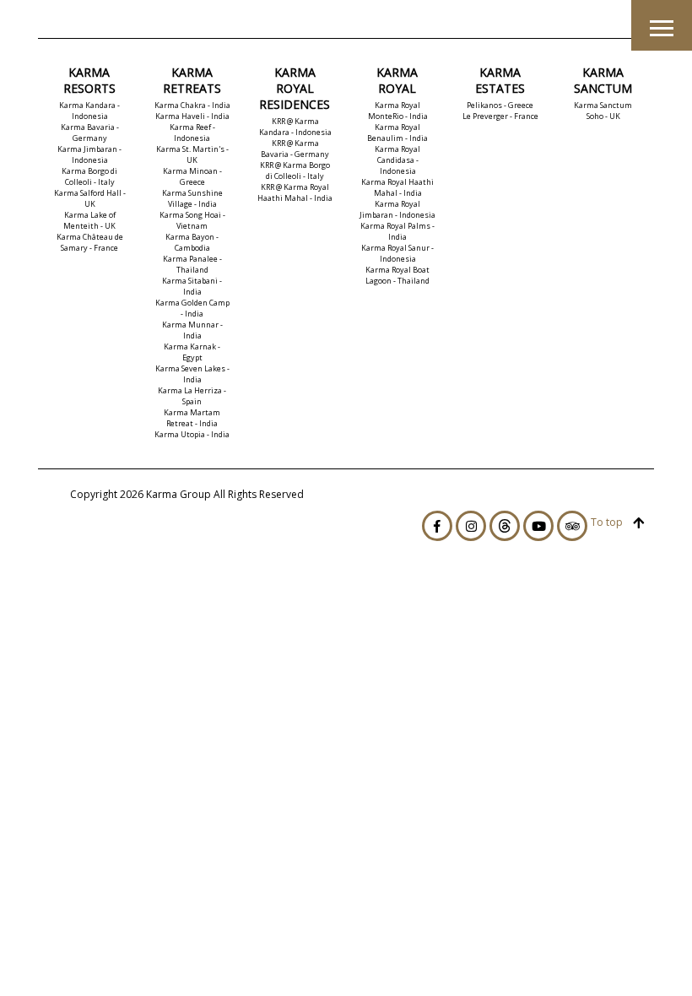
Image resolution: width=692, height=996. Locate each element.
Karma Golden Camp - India (192, 308)
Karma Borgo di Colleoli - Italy (89, 176)
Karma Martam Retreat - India (192, 418)
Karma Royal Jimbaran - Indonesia (397, 209)
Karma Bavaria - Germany (90, 132)
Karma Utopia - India (192, 434)
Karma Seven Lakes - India (192, 374)
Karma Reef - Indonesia (192, 132)
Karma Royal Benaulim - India (397, 132)
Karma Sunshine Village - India (192, 198)
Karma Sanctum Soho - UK (603, 111)
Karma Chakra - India (192, 105)
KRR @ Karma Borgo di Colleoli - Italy (295, 170)
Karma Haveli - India (192, 116)
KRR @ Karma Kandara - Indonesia (295, 127)
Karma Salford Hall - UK (90, 198)
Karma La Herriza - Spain (192, 396)
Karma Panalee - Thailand (192, 264)
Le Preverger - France (500, 116)
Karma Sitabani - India (192, 286)
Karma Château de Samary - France (90, 242)
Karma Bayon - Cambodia (192, 242)
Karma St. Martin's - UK (192, 154)
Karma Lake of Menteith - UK (89, 220)
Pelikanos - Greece (500, 105)
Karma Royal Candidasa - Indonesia (397, 159)
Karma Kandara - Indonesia (89, 111)
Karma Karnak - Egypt (192, 352)
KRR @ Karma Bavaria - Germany (295, 149)
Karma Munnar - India (192, 330)
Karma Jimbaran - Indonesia (89, 154)
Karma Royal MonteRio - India (398, 111)
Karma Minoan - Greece (192, 176)
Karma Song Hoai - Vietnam (192, 220)
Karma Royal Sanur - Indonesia (397, 253)
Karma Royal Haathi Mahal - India (397, 187)
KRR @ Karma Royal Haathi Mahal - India (294, 192)
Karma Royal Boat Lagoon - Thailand (397, 275)
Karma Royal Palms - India (397, 231)
